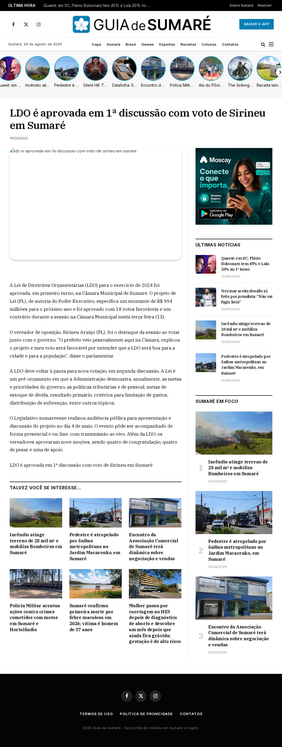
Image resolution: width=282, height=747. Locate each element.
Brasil (131, 44)
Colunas (209, 44)
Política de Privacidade (146, 714)
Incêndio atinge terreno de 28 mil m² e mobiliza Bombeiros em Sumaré (36, 543)
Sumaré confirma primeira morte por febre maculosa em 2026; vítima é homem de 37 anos (93, 617)
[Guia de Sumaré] (141, 24)
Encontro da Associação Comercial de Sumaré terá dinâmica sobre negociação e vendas (153, 546)
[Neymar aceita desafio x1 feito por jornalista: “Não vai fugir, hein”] (206, 297)
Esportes (167, 44)
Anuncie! (264, 5)
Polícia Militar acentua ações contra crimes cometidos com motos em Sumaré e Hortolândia (35, 617)
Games (147, 44)
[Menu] (271, 44)
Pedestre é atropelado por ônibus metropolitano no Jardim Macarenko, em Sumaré (94, 546)
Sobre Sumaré (241, 5)
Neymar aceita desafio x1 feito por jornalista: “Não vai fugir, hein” (99, 5)
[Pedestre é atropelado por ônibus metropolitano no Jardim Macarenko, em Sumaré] (95, 513)
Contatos (230, 44)
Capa (96, 44)
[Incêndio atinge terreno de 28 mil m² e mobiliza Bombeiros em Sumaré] (36, 513)
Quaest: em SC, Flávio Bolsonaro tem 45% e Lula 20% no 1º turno (245, 264)
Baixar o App (256, 24)
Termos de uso (96, 714)
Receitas (188, 44)
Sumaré (113, 44)
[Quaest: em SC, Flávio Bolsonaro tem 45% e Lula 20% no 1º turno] (206, 264)
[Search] (263, 44)
